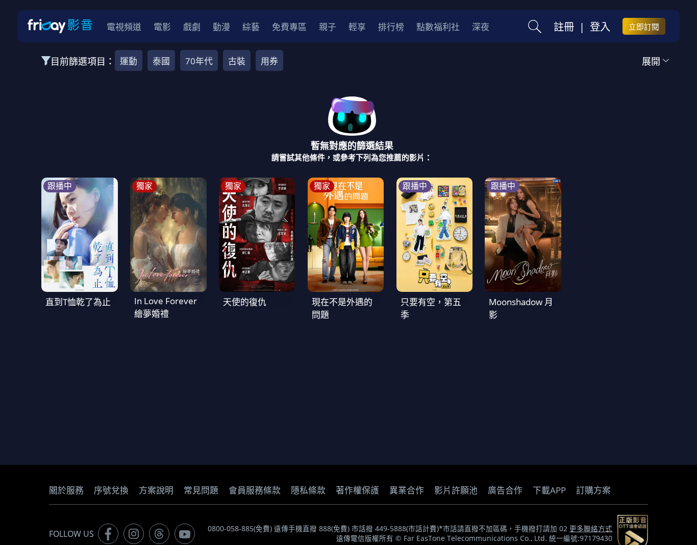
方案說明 (156, 490)
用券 (269, 61)
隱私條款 (308, 490)
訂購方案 (593, 490)
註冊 (564, 26)
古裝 (236, 61)
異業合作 (406, 490)
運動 (128, 61)
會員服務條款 (255, 490)
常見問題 (201, 490)
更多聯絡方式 (590, 528)
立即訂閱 (644, 26)
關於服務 (66, 490)
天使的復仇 (244, 302)
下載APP (549, 490)
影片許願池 (456, 490)
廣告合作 (505, 490)
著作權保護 (357, 490)
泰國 (161, 61)
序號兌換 (111, 490)
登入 (600, 26)
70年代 (199, 61)
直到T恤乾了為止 (78, 302)
